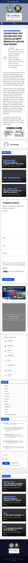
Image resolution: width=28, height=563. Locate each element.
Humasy (5, 30)
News (6, 401)
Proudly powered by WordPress (9, 558)
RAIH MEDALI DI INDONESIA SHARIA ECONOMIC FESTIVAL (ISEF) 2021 (9, 134)
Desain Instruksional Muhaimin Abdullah (13, 427)
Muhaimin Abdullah (9, 434)
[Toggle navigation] (14, 24)
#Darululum (11, 51)
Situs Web (4, 253)
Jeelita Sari (7, 446)
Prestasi (5, 177)
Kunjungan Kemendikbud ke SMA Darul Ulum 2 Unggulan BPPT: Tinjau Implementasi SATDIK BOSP (14, 442)
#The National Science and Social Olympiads (15, 66)
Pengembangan (8, 406)
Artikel (6, 385)
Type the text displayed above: (16, 271)
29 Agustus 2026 (8, 487)
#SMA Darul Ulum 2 (13, 61)
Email (4, 245)
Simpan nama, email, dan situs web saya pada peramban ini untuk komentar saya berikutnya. (13, 263)
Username (4, 455)
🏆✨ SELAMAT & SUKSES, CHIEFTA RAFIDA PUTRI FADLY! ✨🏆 (13, 485)
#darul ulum (21, 49)
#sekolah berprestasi (13, 55)
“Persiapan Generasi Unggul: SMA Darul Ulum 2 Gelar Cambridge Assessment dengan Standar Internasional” (14, 429)
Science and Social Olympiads (14, 30)
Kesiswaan (7, 396)
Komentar (5, 211)
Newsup (22, 558)
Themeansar (13, 560)
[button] (26, 23)
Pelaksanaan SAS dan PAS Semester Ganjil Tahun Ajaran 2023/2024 (14, 424)
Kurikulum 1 (7, 398)
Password (4, 459)
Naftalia (6, 423)
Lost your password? (15, 465)
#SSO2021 (16, 63)
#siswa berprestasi (13, 57)
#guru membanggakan (14, 53)
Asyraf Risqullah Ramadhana (11, 441)
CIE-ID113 (6, 388)
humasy (12, 48)
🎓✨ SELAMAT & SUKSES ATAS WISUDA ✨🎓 (12, 529)
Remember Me (15, 463)
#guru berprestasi (19, 51)
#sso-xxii (10, 63)
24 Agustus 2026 (8, 532)
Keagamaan (7, 393)
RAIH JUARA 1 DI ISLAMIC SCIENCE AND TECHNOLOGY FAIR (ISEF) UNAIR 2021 (18, 134)
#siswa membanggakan (14, 59)
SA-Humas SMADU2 (16, 180)
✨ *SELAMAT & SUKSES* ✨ (13, 515)
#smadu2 (21, 61)
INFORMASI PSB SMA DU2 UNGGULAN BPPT (14, 317)
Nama (4, 237)
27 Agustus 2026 (8, 502)
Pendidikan (7, 404)
